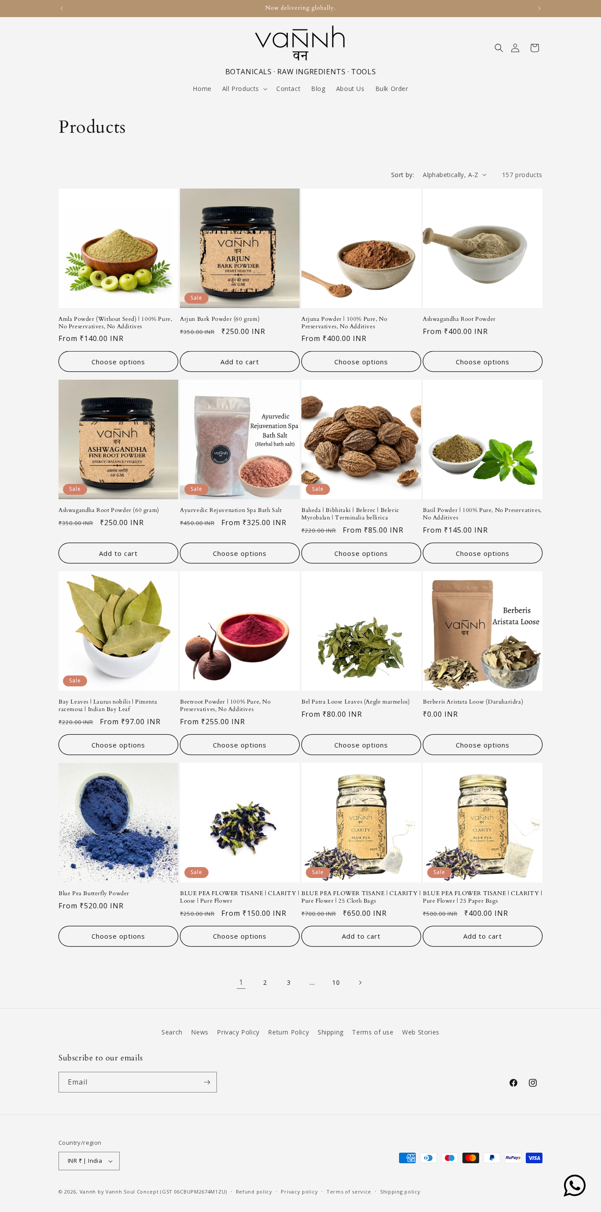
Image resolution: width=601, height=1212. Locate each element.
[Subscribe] (206, 1082)
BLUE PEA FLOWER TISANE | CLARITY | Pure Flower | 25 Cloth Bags (361, 897)
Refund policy (254, 1191)
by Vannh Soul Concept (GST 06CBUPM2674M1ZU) (162, 1191)
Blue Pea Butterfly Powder (94, 893)
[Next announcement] (539, 8)
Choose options (118, 361)
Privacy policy (299, 1191)
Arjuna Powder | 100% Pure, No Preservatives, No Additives (344, 323)
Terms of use (372, 1032)
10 (336, 982)
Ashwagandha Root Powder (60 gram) (109, 510)
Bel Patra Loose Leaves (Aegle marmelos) (355, 702)
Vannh (88, 1191)
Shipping (331, 1032)
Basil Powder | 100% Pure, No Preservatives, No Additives (482, 514)
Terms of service (348, 1191)
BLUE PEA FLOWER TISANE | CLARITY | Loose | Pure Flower (239, 897)
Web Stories (421, 1032)
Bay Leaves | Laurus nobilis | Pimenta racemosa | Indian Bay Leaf (108, 705)
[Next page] (360, 982)
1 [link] (241, 982)
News (199, 1032)
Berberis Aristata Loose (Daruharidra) (473, 702)
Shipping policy (400, 1191)
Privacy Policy (238, 1032)
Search (172, 1032)
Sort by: (402, 175)
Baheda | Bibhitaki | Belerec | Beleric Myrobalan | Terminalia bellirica (350, 514)
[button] (499, 48)
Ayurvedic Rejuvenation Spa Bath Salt (231, 510)
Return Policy (288, 1032)
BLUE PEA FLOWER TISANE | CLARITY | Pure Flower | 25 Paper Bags (482, 897)
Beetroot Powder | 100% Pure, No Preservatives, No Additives (225, 705)
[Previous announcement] (61, 8)
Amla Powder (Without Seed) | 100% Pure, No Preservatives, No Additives (115, 323)
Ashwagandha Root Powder (459, 319)
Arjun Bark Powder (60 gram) (220, 319)
